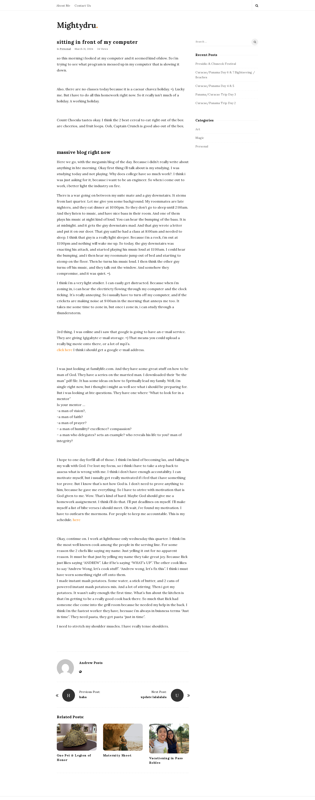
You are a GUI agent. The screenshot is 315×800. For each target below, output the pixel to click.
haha (83, 697)
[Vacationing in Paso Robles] (169, 738)
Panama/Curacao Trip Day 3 (215, 94)
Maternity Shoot (117, 755)
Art (197, 129)
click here (65, 350)
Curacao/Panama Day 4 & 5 (214, 86)
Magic (199, 138)
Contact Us (83, 6)
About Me (63, 6)
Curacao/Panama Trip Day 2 (215, 103)
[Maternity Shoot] (123, 737)
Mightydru (76, 25)
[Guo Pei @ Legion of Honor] (77, 737)
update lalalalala (153, 697)
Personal (65, 48)
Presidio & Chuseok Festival (215, 64)
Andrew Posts (91, 663)
